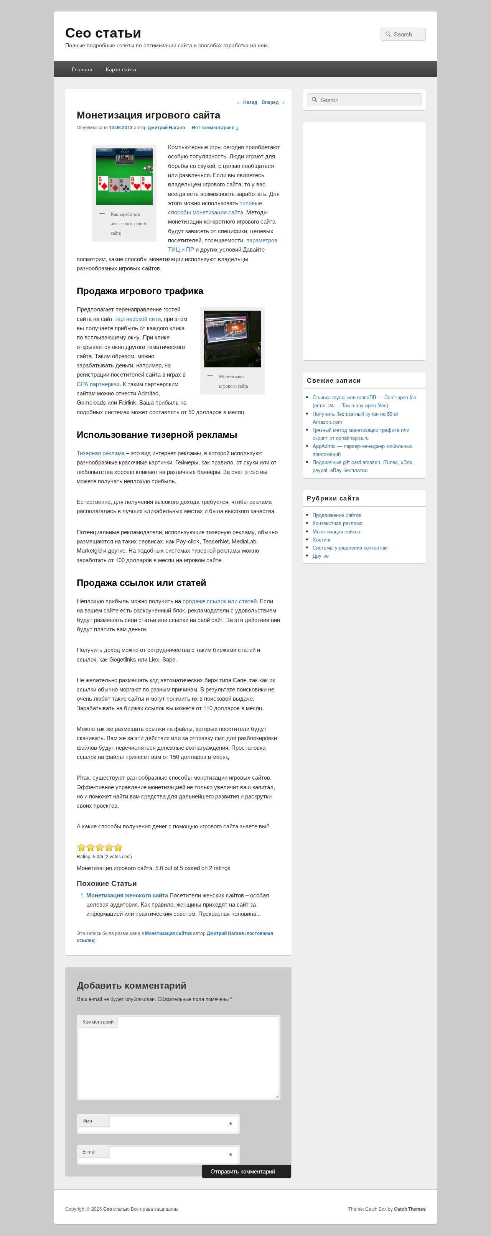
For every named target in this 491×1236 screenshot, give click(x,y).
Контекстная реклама (337, 523)
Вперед (273, 102)
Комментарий (98, 1021)
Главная (82, 69)
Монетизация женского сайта (128, 895)
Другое (321, 555)
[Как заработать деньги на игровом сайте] (124, 177)
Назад (247, 102)
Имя (87, 1120)
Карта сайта (121, 69)
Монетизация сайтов (168, 933)
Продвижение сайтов (337, 514)
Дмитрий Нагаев (166, 127)
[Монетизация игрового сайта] (232, 339)
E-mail (89, 1151)
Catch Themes (410, 1208)
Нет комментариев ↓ (215, 127)
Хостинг (322, 539)
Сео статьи (103, 32)
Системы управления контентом (350, 547)
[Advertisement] (364, 241)
